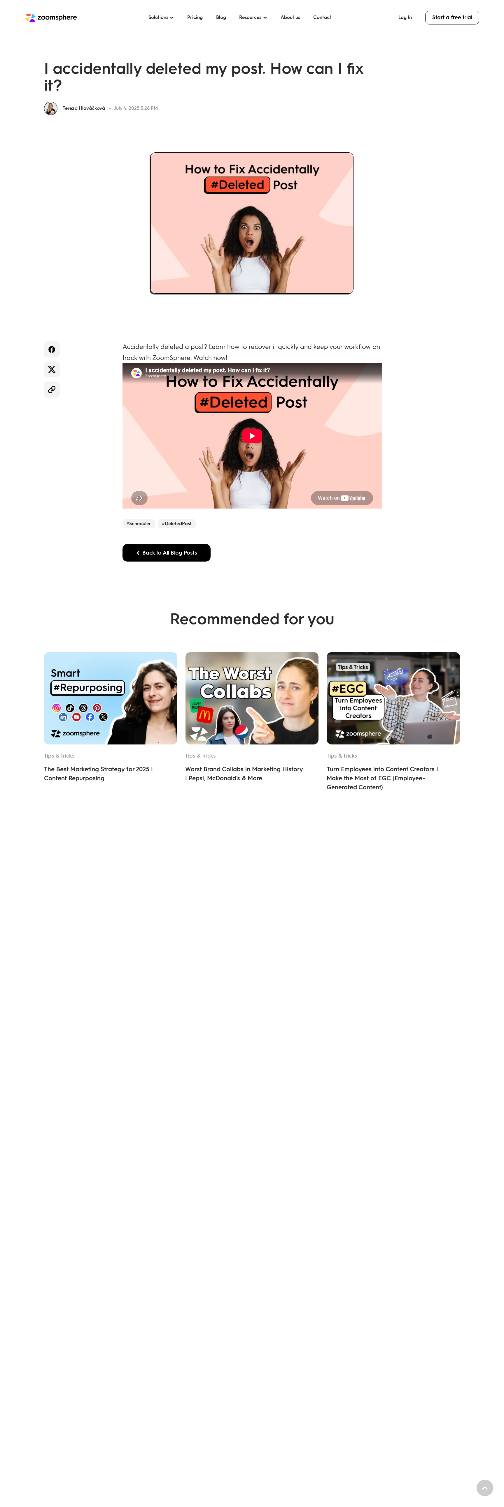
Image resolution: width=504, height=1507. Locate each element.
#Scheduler (138, 523)
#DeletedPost (177, 523)
